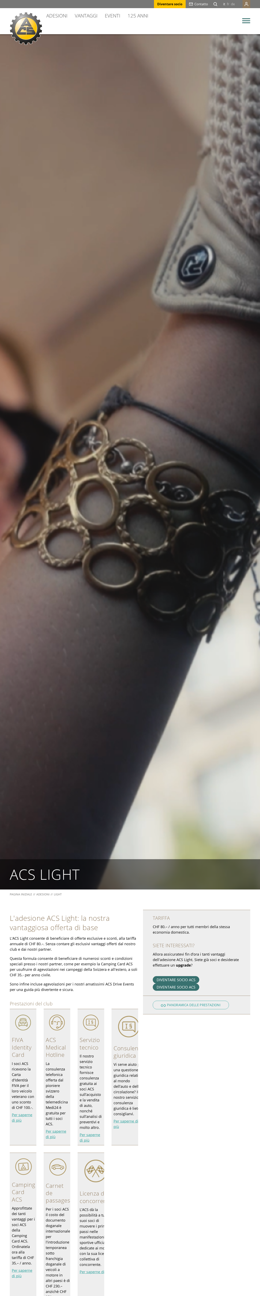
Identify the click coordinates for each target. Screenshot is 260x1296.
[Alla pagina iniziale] (26, 28)
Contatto (201, 4)
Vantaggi (86, 15)
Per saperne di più (95, 1271)
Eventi (112, 15)
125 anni (138, 15)
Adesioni (56, 15)
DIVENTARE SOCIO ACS (176, 979)
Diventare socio (169, 4)
